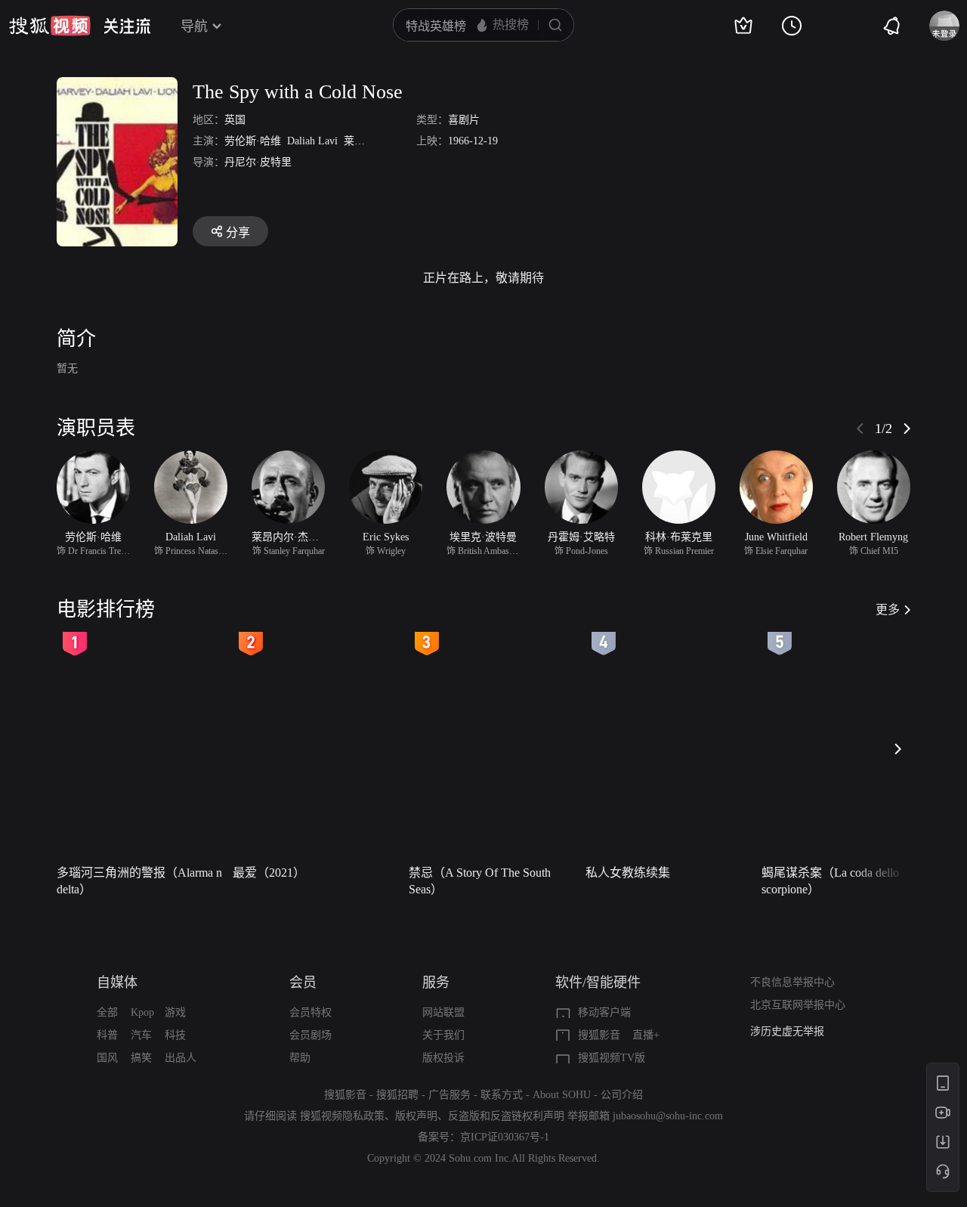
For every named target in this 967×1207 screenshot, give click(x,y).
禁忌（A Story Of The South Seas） (480, 881)
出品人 (180, 1057)
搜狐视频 (50, 25)
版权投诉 (443, 1057)
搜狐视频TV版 (611, 1057)
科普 (107, 1035)
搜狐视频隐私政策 (342, 1116)
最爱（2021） (269, 872)
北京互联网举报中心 (797, 1004)
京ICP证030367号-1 (504, 1137)
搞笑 (141, 1057)
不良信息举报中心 (792, 982)
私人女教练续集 (627, 872)
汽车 (141, 1035)
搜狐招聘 (397, 1094)
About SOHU (562, 1094)
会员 (303, 982)
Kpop (142, 1012)
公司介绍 (622, 1094)
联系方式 (501, 1094)
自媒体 (117, 982)
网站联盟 (443, 1012)
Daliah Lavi (312, 141)
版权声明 (416, 1116)
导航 (194, 26)
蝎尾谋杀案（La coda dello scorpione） (830, 881)
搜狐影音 (599, 1035)
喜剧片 (464, 119)
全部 (107, 1012)
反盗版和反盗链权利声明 (506, 1116)
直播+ (646, 1035)
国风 (107, 1057)
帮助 (299, 1057)
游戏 (175, 1012)
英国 (235, 119)
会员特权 (310, 1012)
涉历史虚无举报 (787, 1031)
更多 (888, 609)
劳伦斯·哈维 (252, 141)
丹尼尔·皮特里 (258, 162)
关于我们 (443, 1035)
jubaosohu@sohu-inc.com (668, 1116)
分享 (238, 232)
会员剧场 (310, 1035)
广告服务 (449, 1094)
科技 (175, 1035)
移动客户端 (604, 1012)
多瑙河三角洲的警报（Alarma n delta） (139, 881)
